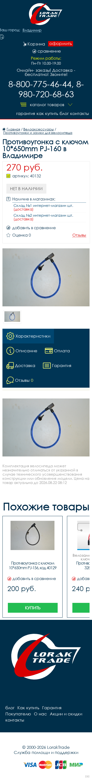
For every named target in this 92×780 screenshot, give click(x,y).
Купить (32, 607)
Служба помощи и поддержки (46, 752)
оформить (60, 43)
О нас (40, 713)
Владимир (32, 30)
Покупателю (18, 713)
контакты (79, 113)
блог (64, 113)
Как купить (47, 113)
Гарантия (25, 113)
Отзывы (79, 235)
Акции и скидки (66, 713)
